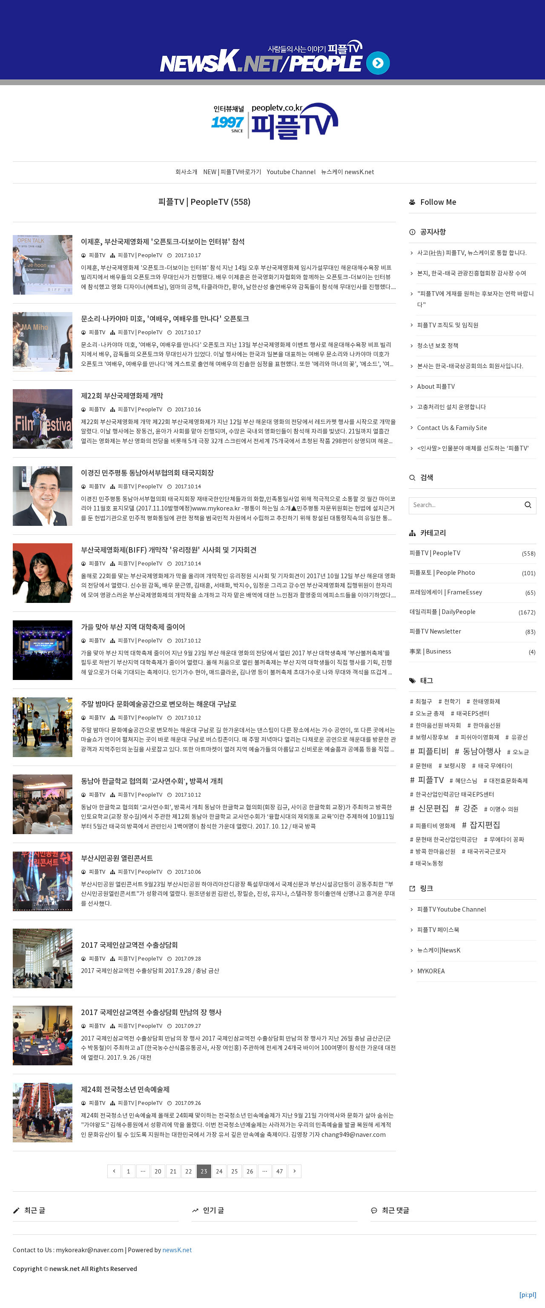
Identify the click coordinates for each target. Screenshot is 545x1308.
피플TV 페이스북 (438, 930)
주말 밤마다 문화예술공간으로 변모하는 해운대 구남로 (158, 704)
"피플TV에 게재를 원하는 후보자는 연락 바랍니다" (475, 299)
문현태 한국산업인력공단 (447, 840)
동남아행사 (482, 752)
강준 (470, 809)
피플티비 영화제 (436, 826)
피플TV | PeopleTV (140, 255)
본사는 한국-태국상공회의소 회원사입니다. (470, 366)
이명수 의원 (504, 809)
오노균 (521, 752)
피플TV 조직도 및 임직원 (448, 325)
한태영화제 (486, 702)
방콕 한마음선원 (436, 852)
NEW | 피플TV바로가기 (232, 172)
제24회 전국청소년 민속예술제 (125, 1090)
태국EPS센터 (473, 714)
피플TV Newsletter (473, 632)
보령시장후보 (432, 737)
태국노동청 (429, 864)
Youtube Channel (291, 172)
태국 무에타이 (495, 766)
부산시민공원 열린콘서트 (117, 859)
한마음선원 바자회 (438, 726)
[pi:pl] (527, 1295)
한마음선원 (487, 726)
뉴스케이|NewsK (438, 950)
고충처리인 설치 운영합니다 (451, 407)
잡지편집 (485, 825)
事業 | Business (473, 652)
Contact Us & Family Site (452, 428)
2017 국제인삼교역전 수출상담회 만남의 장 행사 (151, 1013)
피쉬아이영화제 (480, 737)
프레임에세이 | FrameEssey (473, 593)
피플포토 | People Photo (473, 573)
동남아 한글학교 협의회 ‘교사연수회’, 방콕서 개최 (152, 781)
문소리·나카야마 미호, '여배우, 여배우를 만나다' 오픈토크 (165, 319)
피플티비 (433, 752)
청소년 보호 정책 (438, 346)
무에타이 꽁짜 (507, 840)
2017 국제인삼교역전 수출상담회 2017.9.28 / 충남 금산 (150, 971)
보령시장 (455, 766)
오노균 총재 (430, 714)
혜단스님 (466, 781)
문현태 (424, 766)
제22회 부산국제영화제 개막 (122, 396)
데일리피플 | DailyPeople (473, 612)
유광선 (519, 737)
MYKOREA (431, 971)
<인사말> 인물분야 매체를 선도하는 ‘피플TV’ (473, 448)
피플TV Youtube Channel (451, 909)
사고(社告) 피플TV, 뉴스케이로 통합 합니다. (472, 253)
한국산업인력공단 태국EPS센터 (455, 795)
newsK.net (177, 1250)
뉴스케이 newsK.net (347, 172)
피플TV (431, 780)
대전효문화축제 (508, 781)
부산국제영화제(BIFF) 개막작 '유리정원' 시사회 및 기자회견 (168, 550)
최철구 (424, 702)
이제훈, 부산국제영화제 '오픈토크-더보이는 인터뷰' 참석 (163, 242)
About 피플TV (436, 387)
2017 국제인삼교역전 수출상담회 (129, 945)
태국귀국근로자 (487, 852)
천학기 (452, 702)
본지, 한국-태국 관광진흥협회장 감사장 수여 (471, 273)
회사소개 (186, 172)
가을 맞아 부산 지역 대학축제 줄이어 (133, 627)
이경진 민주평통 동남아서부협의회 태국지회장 (147, 473)
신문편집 (433, 809)
